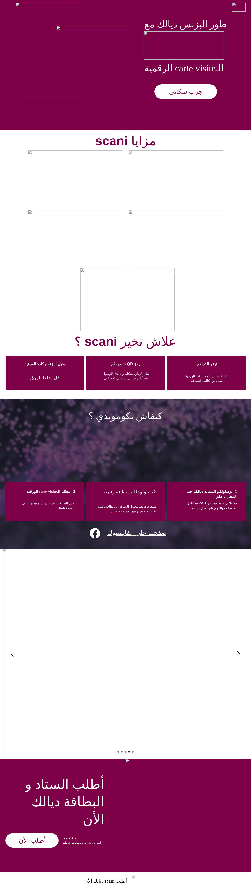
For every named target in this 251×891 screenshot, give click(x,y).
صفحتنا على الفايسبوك (136, 532)
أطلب (121, 881)
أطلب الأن (32, 840)
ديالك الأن (95, 881)
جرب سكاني (185, 91)
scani (110, 881)
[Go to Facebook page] (95, 533)
